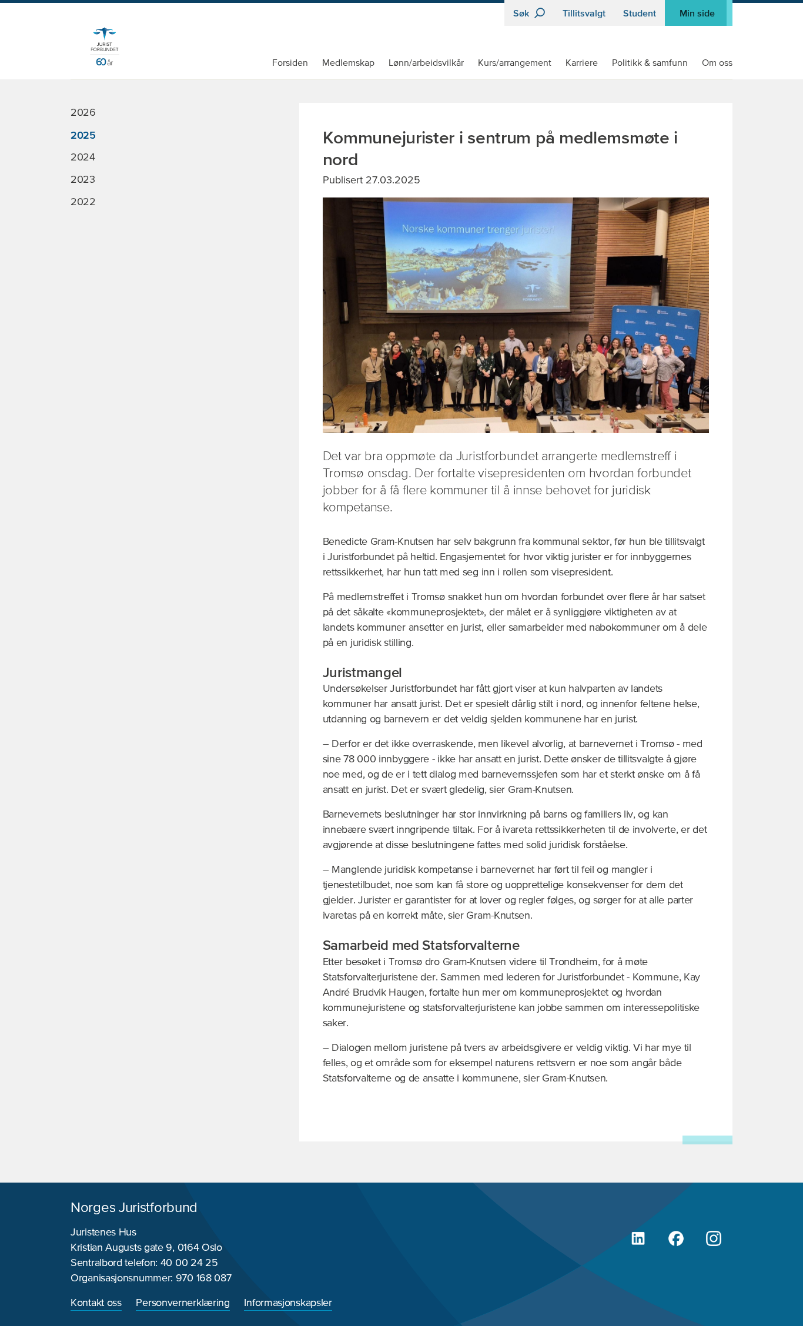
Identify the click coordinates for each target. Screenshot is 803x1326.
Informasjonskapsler (288, 1303)
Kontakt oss (96, 1303)
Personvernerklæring (182, 1303)
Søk (522, 13)
